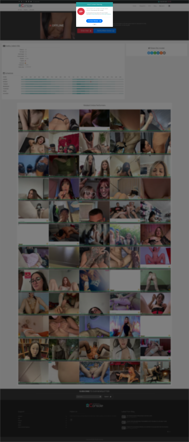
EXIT (95, 24)
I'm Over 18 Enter (93, 21)
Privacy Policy (94, 14)
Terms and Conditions (106, 14)
